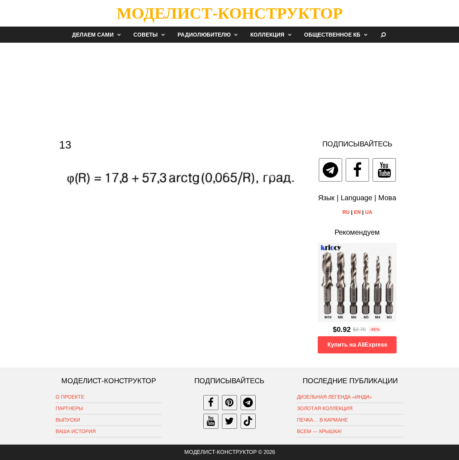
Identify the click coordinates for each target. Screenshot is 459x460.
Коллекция (267, 35)
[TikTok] (248, 421)
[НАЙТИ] (383, 35)
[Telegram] (330, 170)
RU (346, 212)
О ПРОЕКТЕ (70, 397)
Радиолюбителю (204, 35)
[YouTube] (384, 170)
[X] (229, 421)
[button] (121, 35)
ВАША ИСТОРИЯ (76, 431)
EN (357, 212)
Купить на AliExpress (357, 345)
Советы (145, 35)
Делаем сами (93, 35)
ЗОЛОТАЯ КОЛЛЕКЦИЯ (324, 408)
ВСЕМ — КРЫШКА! (319, 431)
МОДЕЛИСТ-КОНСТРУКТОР (229, 13)
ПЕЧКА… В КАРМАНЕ (322, 420)
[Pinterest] (229, 402)
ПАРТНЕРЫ (69, 408)
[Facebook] (357, 170)
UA (368, 212)
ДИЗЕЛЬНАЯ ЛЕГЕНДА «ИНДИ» (334, 397)
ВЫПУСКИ (68, 420)
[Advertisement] (229, 87)
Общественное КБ (332, 35)
